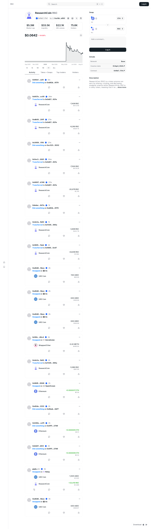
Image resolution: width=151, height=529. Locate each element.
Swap (91, 12)
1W (38, 68)
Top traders (61, 72)
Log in (144, 4)
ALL (54, 68)
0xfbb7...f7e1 (118, 71)
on (45, 83)
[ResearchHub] (76, 18)
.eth (36, 469)
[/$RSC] (81, 18)
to (44, 99)
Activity (32, 72)
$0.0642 (31, 35)
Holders (75, 72)
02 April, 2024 (118, 66)
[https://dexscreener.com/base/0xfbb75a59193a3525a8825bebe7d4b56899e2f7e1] (72, 18)
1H (27, 68)
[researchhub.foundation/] (68, 18)
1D (32, 68)
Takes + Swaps (46, 72)
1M (43, 68)
